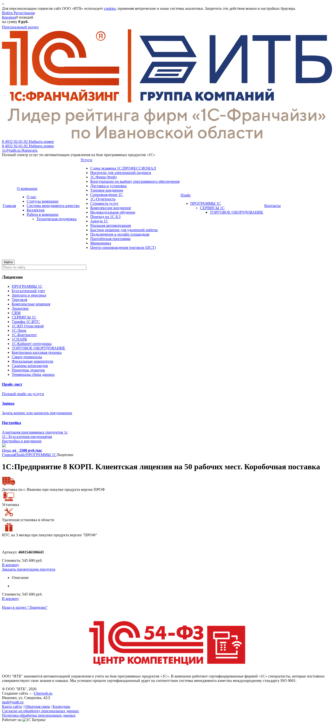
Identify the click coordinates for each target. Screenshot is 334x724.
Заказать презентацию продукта (28, 569)
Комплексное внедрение (110, 208)
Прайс (185, 195)
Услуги (86, 160)
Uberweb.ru (43, 693)
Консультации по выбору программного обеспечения (134, 181)
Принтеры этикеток (28, 370)
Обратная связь (37, 706)
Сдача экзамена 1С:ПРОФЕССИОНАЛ (123, 168)
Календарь (61, 706)
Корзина (9, 17)
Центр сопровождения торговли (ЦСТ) (123, 247)
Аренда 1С (99, 221)
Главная (9, 206)
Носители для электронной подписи (120, 173)
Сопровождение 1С (106, 195)
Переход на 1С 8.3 (105, 217)
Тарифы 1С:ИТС (26, 322)
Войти (8, 13)
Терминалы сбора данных (33, 374)
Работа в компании (42, 214)
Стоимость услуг (104, 203)
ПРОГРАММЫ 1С (205, 203)
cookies (110, 8)
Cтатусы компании (42, 201)
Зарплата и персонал (29, 295)
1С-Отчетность (102, 199)
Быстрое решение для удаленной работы (124, 230)
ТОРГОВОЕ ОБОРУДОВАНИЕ (236, 212)
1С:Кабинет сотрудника (32, 344)
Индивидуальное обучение (112, 212)
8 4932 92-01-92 (28, 141)
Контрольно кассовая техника (37, 352)
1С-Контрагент (24, 335)
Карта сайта (12, 706)
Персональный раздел (20, 27)
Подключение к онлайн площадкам (119, 234)
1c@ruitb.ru (19, 150)
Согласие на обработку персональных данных (40, 711)
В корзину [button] (10, 565)
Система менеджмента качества (53, 206)
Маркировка (100, 243)
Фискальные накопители (32, 361)
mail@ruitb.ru (12, 702)
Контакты (272, 206)
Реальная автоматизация (110, 225)
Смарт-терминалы (27, 357)
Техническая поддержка (56, 219)
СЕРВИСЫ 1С (212, 208)
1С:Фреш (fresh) (103, 177)
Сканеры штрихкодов (30, 366)
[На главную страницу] (167, 137)
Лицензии (20, 308)
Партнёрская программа (110, 239)
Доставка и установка (108, 186)
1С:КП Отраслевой (28, 326)
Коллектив (36, 210)
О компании (27, 188)
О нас (31, 197)
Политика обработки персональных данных (39, 715)
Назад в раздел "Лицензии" (25, 607)
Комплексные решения (31, 304)
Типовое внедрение (106, 190)
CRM (16, 313)
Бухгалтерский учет (28, 291)
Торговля (19, 300)
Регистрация (24, 13)
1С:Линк (19, 330)
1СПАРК (19, 339)
